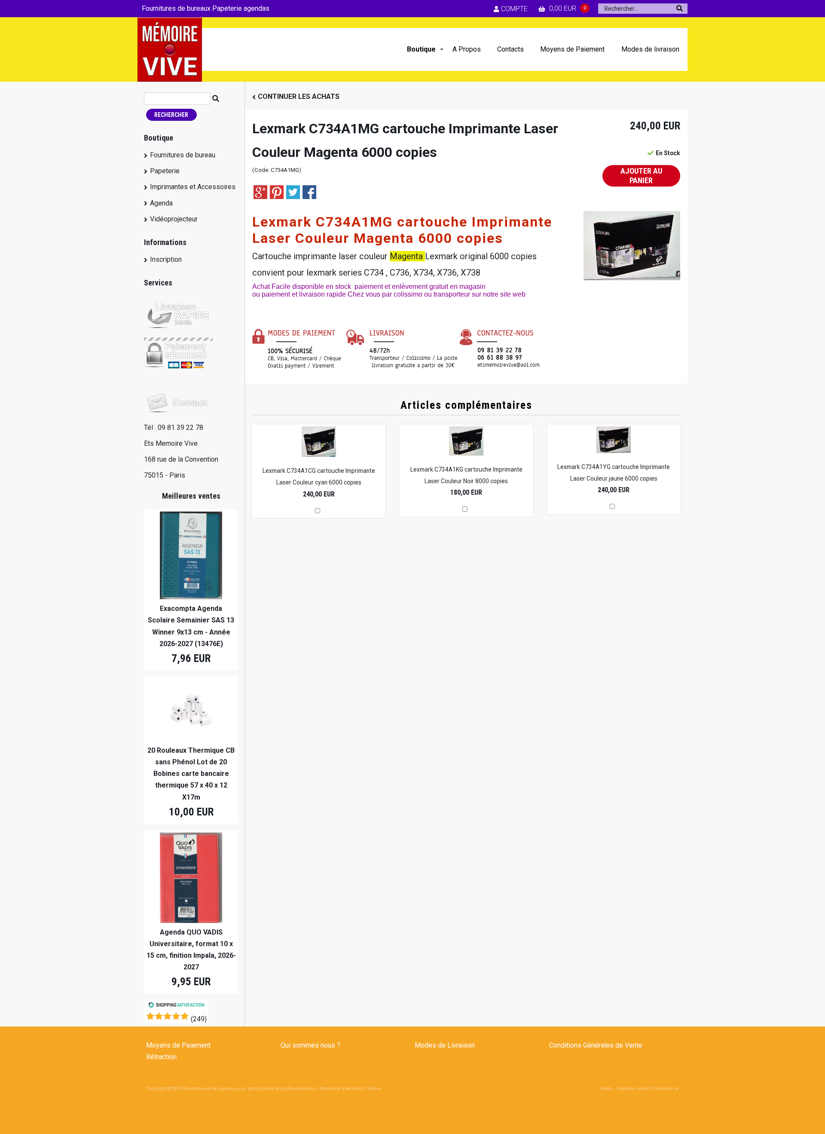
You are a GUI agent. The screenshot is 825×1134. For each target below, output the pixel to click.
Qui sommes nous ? (310, 1045)
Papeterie (165, 171)
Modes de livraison (650, 49)
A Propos (466, 49)
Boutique (421, 49)
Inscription (166, 259)
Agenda (161, 203)
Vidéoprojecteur (174, 219)
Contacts (510, 49)
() (199, 1019)
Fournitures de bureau (182, 155)
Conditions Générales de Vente (595, 1045)
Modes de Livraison (445, 1045)
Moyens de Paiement (572, 49)
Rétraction (161, 1057)
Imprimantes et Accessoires (192, 187)
